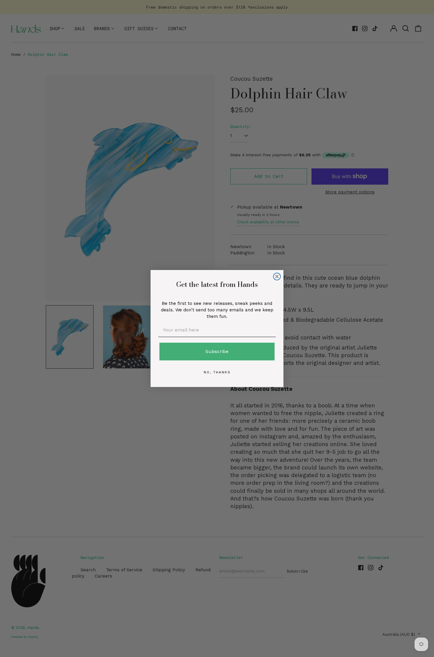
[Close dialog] (276, 276)
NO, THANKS (217, 372)
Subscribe (217, 351)
